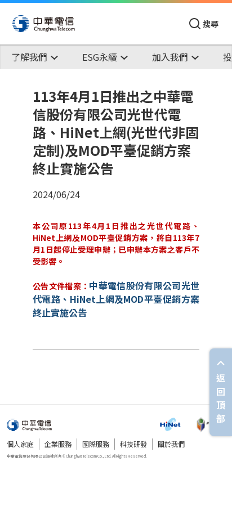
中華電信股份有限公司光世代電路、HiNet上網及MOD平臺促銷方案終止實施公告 (116, 299)
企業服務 (58, 444)
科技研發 (133, 444)
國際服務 (95, 444)
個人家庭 (20, 444)
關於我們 (171, 444)
